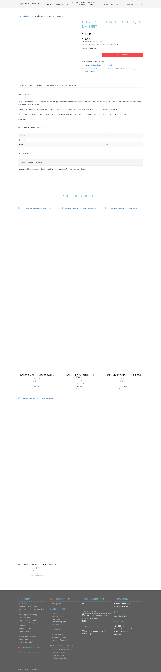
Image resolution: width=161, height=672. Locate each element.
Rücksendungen (25, 628)
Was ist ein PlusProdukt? (28, 620)
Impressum (23, 639)
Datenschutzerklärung (27, 636)
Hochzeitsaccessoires (59, 658)
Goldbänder (130, 69)
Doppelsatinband (57, 634)
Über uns (22, 604)
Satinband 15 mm (99, 69)
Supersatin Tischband (59, 640)
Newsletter (55, 624)
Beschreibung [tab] (26, 85)
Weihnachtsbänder (89, 72)
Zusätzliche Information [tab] (47, 85)
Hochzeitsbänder (57, 655)
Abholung (23, 626)
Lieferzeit (22, 612)
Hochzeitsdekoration (58, 652)
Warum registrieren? (59, 616)
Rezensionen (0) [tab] (69, 85)
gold (107, 144)
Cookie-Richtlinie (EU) (27, 642)
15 (107, 140)
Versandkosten (97, 41)
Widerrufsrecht (25, 631)
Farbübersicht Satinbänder (94, 4)
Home (49, 5)
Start (20, 16)
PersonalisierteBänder (78, 4)
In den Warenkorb (123, 55)
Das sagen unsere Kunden (29, 652)
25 (107, 135)
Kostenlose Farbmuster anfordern (31, 609)
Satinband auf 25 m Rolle (115, 69)
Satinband (27, 16)
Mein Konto (55, 613)
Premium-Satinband (58, 637)
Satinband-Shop (61, 5)
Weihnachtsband (97, 65)
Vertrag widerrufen (58, 604)
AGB (20, 634)
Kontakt (114, 5)
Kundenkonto (127, 5)
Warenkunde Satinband (28, 606)
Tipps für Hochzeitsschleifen (61, 650)
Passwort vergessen (58, 622)
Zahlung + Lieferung (26, 623)
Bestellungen (56, 619)
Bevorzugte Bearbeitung (28, 615)
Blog (106, 5)
